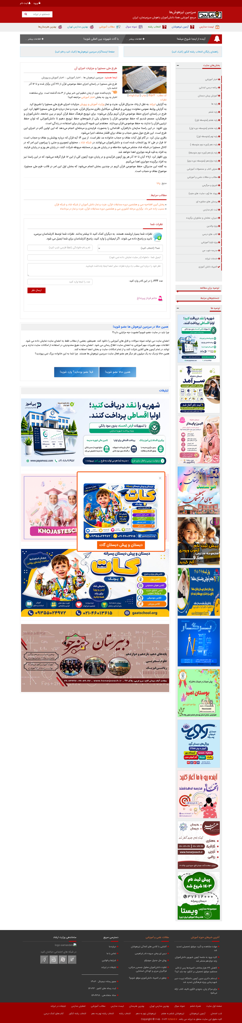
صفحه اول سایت (214, 1006)
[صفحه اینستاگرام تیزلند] (53, 963)
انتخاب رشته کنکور (77, 1014)
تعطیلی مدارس (78, 1006)
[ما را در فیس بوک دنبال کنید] (44, 963)
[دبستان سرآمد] (199, 389)
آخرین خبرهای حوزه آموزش (205, 937)
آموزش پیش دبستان (208, 96)
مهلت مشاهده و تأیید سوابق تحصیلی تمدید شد (196, 948)
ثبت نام (24, 3)
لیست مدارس (117, 1006)
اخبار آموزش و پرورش (53, 78)
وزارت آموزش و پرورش (92, 104)
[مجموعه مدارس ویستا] (199, 895)
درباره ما (112, 947)
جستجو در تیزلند (41, 14)
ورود (36, 3)
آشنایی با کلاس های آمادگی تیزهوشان (149, 947)
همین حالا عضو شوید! (117, 372)
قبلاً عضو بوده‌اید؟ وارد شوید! (76, 372)
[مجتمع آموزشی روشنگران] (199, 591)
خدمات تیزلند (211, 259)
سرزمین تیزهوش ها (93, 78)
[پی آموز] (95, 432)
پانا (158, 183)
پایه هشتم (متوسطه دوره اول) (203, 128)
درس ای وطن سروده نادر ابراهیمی (151, 954)
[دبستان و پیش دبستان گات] (95, 583)
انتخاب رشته (125, 1014)
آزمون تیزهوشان (197, 1014)
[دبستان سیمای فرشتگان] (199, 490)
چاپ (143, 95)
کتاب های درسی (210, 234)
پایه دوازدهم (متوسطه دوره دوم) (202, 161)
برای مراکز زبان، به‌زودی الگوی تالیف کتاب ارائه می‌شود (196, 991)
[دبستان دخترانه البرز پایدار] (199, 440)
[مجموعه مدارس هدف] (199, 541)
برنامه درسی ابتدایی (208, 88)
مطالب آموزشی (98, 1006)
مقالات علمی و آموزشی (157, 937)
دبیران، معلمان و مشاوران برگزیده (202, 218)
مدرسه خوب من (210, 251)
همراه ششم (195, 1006)
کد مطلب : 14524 (157, 95)
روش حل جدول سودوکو (155, 960)
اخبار (87, 97)
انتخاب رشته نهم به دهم (102, 1014)
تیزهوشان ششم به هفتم (172, 1014)
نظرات (163, 100)
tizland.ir (172, 1019)
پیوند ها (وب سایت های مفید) (203, 193)
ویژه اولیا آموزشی (209, 242)
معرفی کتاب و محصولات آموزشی (202, 169)
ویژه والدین (212, 226)
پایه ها (214, 104)
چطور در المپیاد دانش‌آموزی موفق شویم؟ (148, 978)
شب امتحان (216, 1014)
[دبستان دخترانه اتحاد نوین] (199, 794)
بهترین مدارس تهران (159, 1006)
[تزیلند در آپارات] (63, 963)
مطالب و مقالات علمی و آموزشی (202, 177)
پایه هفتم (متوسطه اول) (206, 120)
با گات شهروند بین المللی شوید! (101, 39)
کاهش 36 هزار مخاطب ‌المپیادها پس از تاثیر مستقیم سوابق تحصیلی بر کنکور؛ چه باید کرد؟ (196, 970)
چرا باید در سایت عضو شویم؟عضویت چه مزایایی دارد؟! (140, 332)
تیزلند (152, 104)
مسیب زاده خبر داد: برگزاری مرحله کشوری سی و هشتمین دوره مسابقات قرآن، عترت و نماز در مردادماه (112, 209)
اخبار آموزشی (73, 78)
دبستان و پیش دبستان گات (121, 545)
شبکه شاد (86, 142)
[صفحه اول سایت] (210, 16)
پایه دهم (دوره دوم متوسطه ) (204, 145)
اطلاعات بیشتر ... (134, 39)
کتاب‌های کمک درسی (54, 1014)
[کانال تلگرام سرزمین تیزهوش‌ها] (72, 963)
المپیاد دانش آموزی (208, 267)
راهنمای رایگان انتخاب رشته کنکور (195, 52)
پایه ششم (213, 112)
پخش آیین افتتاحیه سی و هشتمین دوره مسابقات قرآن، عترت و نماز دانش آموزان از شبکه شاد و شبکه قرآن (109, 205)
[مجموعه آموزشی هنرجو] (199, 845)
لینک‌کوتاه (134, 95)
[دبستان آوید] (199, 743)
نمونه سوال (179, 1006)
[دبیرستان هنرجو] (95, 658)
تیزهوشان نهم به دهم (146, 1014)
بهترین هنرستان (136, 1006)
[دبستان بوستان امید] (199, 693)
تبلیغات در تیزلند (108, 967)
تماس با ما (111, 954)
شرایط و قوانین (109, 960)
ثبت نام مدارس (210, 210)
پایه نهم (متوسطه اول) (207, 136)
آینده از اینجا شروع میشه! (191, 39)
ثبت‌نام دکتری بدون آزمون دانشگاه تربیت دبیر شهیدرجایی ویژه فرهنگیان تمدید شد (196, 980)
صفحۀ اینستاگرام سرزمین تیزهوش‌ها (85, 52)
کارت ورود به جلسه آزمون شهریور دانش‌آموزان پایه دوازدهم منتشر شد (196, 959)
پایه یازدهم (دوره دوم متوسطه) (203, 153)
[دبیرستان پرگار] (199, 642)
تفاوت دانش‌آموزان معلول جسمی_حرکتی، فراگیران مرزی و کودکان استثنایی (147, 969)
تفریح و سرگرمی (210, 185)
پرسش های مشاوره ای (207, 202)
